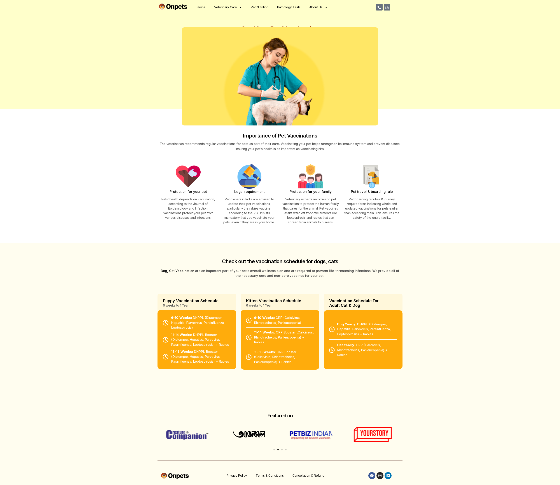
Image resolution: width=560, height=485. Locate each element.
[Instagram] (379, 475)
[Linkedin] (388, 475)
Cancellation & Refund (308, 475)
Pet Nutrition (259, 7)
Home (201, 7)
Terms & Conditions (270, 475)
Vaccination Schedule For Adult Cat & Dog (354, 303)
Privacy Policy (237, 475)
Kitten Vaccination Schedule (273, 300)
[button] (274, 449)
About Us (315, 7)
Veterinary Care (225, 7)
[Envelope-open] (387, 7)
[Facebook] (371, 475)
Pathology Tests (289, 7)
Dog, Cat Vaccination (177, 271)
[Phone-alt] (379, 7)
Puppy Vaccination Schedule (191, 300)
